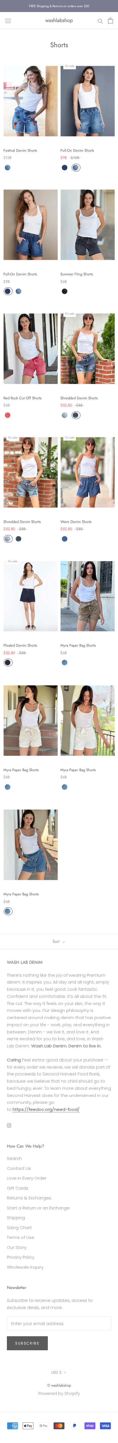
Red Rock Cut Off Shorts (22, 398)
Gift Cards (17, 1188)
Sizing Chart (19, 1228)
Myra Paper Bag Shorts (78, 645)
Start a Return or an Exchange (38, 1208)
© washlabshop (59, 1385)
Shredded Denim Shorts (79, 398)
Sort (56, 941)
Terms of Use (20, 1237)
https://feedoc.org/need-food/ (46, 1109)
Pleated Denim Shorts (20, 645)
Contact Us (19, 1168)
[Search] (100, 20)
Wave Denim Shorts (75, 521)
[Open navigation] (8, 20)
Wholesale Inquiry (25, 1267)
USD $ (56, 1372)
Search (14, 1158)
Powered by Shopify (59, 1393)
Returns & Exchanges (29, 1198)
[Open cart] (110, 20)
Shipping (16, 1218)
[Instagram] (9, 1125)
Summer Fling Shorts (76, 274)
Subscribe (27, 1343)
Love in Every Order (26, 1178)
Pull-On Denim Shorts (77, 150)
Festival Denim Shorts (20, 150)
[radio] (7, 167)
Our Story (16, 1247)
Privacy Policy (20, 1257)
